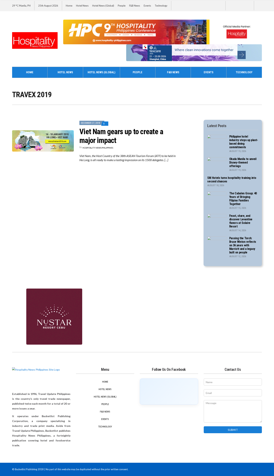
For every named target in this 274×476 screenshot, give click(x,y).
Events (147, 5)
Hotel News (82, 5)
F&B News (134, 5)
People (121, 5)
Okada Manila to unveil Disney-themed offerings (242, 162)
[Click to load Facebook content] (169, 391)
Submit (233, 429)
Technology (161, 5)
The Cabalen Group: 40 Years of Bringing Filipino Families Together (243, 199)
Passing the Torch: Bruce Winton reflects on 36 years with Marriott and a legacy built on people (242, 245)
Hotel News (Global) (103, 5)
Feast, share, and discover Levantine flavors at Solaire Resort (240, 221)
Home (69, 5)
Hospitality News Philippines (98, 148)
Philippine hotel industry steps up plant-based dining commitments (243, 142)
